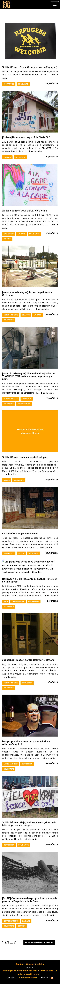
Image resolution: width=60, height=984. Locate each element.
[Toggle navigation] (55, 4)
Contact (20, 964)
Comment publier (35, 964)
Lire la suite (35, 151)
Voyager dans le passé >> (39, 942)
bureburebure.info (27, 977)
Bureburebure (6, 4)
